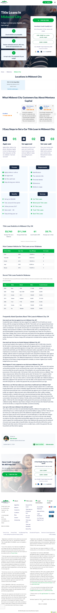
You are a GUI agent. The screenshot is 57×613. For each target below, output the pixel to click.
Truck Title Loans (38, 210)
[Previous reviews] (21, 114)
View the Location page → (13, 89)
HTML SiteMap (52, 534)
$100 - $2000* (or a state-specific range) (43, 36)
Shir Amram (13, 438)
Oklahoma (9, 72)
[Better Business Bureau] (38, 51)
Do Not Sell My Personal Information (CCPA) (13, 534)
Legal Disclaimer (44, 593)
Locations (16, 512)
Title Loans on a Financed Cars (29, 511)
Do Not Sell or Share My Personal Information (42, 582)
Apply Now (16, 505)
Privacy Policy (14, 532)
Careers (16, 517)
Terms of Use (6, 532)
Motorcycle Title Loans (40, 203)
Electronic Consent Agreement (48, 532)
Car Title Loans (37, 199)
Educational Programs (34, 532)
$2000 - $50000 (43, 42)
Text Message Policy (23, 532)
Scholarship (17, 520)
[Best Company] (41, 51)
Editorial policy (50, 444)
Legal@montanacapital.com (36, 590)
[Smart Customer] (47, 51)
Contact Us (16, 510)
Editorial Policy (40, 511)
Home (2, 72)
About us (16, 507)
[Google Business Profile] (35, 51)
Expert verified (38, 444)
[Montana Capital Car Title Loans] (4, 2)
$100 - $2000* (43, 470)
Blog (15, 515)
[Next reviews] (55, 114)
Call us (48, 2)
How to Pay (28, 528)
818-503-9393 (36, 584)
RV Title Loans (37, 206)
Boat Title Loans (38, 214)
